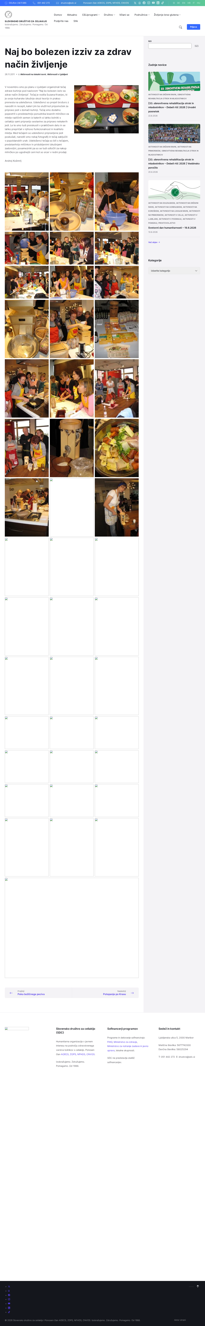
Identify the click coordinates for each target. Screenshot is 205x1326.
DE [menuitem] (178, 3)
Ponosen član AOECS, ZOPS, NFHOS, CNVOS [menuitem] (106, 3)
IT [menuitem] (194, 3)
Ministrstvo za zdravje (125, 1042)
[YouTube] (153, 3)
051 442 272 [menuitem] (43, 3)
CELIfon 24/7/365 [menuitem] (17, 3)
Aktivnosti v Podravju (170, 219)
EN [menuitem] (183, 3)
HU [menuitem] (198, 3)
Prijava (193, 27)
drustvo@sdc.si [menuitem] (68, 3)
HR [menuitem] (189, 3)
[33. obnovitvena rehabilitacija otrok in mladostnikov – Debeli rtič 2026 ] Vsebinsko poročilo (174, 163)
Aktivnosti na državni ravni (162, 94)
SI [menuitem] (174, 3)
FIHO (109, 1042)
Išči (150, 41)
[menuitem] (58, 14)
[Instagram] (148, 3)
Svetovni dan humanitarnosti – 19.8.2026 (172, 227)
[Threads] (139, 3)
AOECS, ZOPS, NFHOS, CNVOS (78, 1054)
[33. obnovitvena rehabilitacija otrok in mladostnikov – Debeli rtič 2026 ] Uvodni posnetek (172, 107)
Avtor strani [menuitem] (180, 1320)
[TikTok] (162, 3)
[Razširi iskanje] (180, 27)
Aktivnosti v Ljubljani (57, 74)
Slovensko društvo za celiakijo (26, 21)
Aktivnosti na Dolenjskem (161, 203)
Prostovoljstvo (166, 223)
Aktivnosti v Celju (174, 215)
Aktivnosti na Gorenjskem (168, 207)
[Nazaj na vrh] (197, 1286)
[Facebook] (144, 3)
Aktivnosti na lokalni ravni (33, 74)
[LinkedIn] (158, 3)
